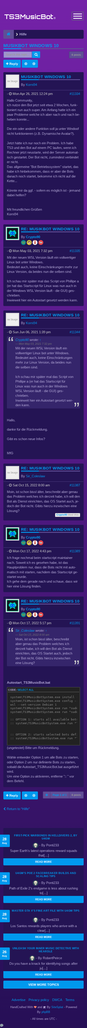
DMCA (57, 1000)
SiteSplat (56, 1007)
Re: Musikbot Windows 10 (50, 229)
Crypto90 (33, 237)
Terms (70, 1000)
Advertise (18, 1000)
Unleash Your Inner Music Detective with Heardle (45, 950)
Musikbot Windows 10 (31, 45)
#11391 (75, 623)
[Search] (36, 54)
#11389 (75, 551)
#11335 (75, 251)
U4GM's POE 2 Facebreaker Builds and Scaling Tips (45, 875)
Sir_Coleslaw (35, 476)
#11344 (75, 332)
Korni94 (31, 85)
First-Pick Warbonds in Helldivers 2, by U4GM (45, 837)
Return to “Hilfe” (18, 809)
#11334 (75, 94)
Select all (25, 689)
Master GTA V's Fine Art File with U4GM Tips (45, 910)
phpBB (45, 1012)
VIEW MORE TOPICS (43, 984)
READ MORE (43, 861)
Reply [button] (13, 63)
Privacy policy (39, 1000)
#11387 (75, 485)
